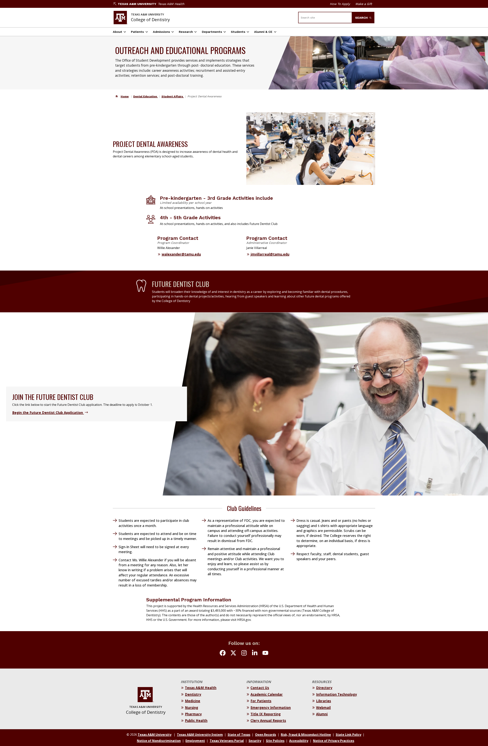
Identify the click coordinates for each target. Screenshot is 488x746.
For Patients (260, 700)
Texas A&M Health (171, 4)
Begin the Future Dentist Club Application (48, 412)
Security (255, 741)
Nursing (191, 707)
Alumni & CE (263, 32)
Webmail (323, 707)
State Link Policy (348, 734)
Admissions (161, 32)
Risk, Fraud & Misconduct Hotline (306, 734)
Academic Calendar (266, 694)
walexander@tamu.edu (181, 254)
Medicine (192, 700)
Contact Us (259, 687)
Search (362, 17)
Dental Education (145, 96)
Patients (137, 32)
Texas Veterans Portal (227, 741)
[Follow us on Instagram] (244, 653)
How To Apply (340, 4)
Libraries (323, 700)
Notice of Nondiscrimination (159, 741)
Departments (212, 32)
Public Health (196, 720)
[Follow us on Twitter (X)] (233, 653)
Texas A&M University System (200, 734)
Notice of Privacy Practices (333, 741)
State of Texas (239, 734)
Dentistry (193, 694)
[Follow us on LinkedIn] (254, 653)
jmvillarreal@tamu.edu (270, 254)
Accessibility (298, 741)
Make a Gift (363, 4)
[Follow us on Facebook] (222, 653)
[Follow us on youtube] (265, 653)
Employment (195, 741)
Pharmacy (193, 714)
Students (238, 32)
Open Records (265, 734)
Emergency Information (270, 707)
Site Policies (275, 741)
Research (186, 32)
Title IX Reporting (265, 714)
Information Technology (336, 694)
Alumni (322, 714)
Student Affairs (172, 96)
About (117, 32)
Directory (324, 687)
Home (125, 96)
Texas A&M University (137, 4)
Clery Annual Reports (268, 720)
